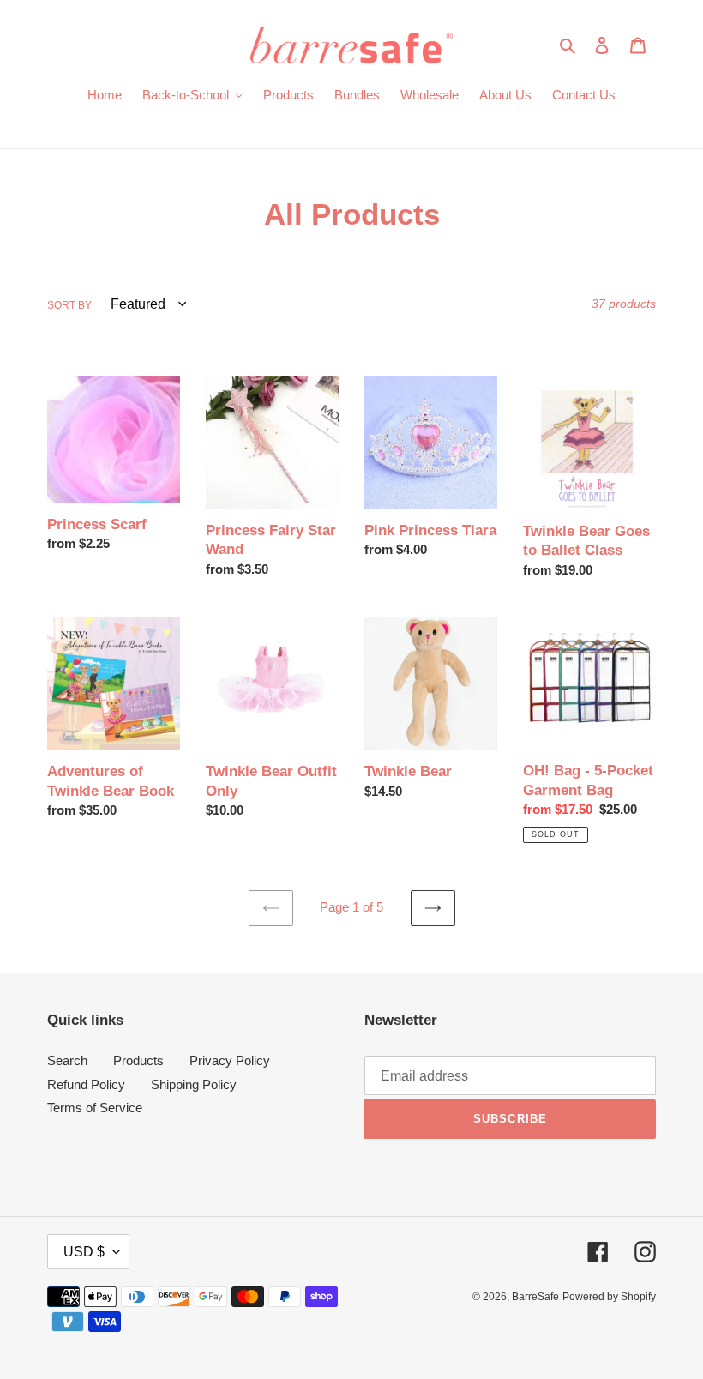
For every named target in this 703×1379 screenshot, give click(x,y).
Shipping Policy (194, 1084)
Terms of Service (94, 1107)
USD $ (84, 1251)
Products (138, 1060)
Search (67, 1060)
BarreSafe (535, 1297)
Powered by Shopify (609, 1297)
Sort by (69, 305)
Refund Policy (86, 1084)
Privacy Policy (229, 1060)
